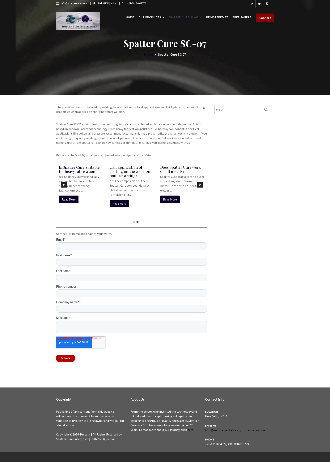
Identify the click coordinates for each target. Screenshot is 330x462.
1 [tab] (134, 222)
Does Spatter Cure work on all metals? (180, 169)
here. (190, 430)
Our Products (149, 17)
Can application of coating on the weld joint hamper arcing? (131, 171)
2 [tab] (137, 222)
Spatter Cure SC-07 (184, 17)
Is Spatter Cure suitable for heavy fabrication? (79, 169)
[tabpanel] (81, 185)
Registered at (217, 17)
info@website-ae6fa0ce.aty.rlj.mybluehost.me (235, 430)
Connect (265, 18)
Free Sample (242, 17)
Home (130, 17)
